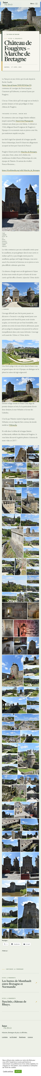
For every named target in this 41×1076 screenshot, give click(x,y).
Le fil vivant (13, 1037)
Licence (30, 1037)
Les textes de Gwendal (11, 34)
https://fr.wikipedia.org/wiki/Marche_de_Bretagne (21, 170)
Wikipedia (13, 425)
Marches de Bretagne (29, 152)
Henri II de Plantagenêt (24, 121)
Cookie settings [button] (8, 1071)
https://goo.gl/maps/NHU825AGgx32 (16, 85)
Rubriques (22, 1037)
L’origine (5, 1037)
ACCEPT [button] (18, 1071)
